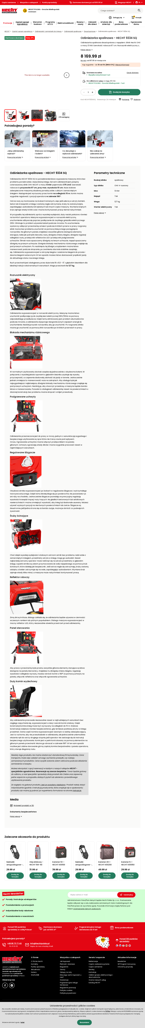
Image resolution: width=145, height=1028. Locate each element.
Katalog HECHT (94, 983)
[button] (66, 75)
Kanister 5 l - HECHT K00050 (127, 863)
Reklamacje (93, 961)
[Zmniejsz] (84, 92)
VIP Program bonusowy (127, 964)
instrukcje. (76, 790)
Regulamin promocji (68, 988)
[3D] (37, 75)
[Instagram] (11, 985)
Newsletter (122, 961)
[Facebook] (5, 985)
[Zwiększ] (92, 92)
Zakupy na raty (66, 972)
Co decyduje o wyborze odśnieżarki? (72, 152)
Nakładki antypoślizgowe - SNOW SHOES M (83, 865)
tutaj (22, 1022)
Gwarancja (64, 980)
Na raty (83, 60)
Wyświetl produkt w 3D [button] (24, 805)
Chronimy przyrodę (125, 967)
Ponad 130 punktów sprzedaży (129, 940)
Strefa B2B (35, 975)
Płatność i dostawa (67, 964)
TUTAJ (107, 1011)
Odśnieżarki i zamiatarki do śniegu (48, 31)
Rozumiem (84, 1022)
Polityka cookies (66, 990)
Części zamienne (9, 2)
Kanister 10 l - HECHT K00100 (58, 863)
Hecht (7, 31)
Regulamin (64, 967)
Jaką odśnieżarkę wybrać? (15, 152)
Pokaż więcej (86, 50)
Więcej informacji (122, 65)
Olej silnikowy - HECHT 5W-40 (36, 863)
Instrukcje (92, 972)
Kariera (33, 972)
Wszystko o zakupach (29, 2)
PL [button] (139, 2)
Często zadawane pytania (99, 964)
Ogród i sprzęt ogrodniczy (22, 31)
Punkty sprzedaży (49, 2)
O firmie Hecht (37, 961)
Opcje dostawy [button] (133, 73)
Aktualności (35, 969)
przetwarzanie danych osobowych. (87, 909)
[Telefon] (4, 945)
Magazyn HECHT (124, 2)
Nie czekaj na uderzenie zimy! (97, 152)
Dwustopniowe (89, 31)
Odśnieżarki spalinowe (72, 31)
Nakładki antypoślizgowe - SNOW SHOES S (14, 865)
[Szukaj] (139, 10)
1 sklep (100, 81)
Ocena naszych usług (97, 980)
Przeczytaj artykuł (14, 157)
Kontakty (34, 964)
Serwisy (91, 969)
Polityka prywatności (68, 993)
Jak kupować (65, 961)
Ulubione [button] (137, 99)
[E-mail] (27, 945)
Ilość (88, 92)
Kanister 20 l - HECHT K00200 (105, 863)
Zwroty (62, 969)
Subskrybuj (128, 895)
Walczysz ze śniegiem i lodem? (45, 152)
